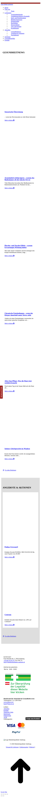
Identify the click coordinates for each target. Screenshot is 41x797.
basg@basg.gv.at (9, 704)
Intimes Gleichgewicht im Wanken (17, 449)
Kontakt (6, 710)
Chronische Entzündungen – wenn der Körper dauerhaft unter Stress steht (19, 314)
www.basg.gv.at (8, 702)
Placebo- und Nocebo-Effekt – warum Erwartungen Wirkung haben (18, 246)
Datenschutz (7, 715)
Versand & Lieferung (12, 747)
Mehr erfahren (9, 120)
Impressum (7, 714)
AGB (5, 717)
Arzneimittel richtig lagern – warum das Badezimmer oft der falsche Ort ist (19, 179)
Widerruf (32, 747)
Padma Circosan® (11, 547)
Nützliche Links (8, 712)
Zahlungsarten (24, 747)
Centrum (8, 615)
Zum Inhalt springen (7, 4)
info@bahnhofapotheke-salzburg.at (14, 662)
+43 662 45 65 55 (9, 660)
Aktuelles (6, 709)
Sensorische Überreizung (14, 112)
